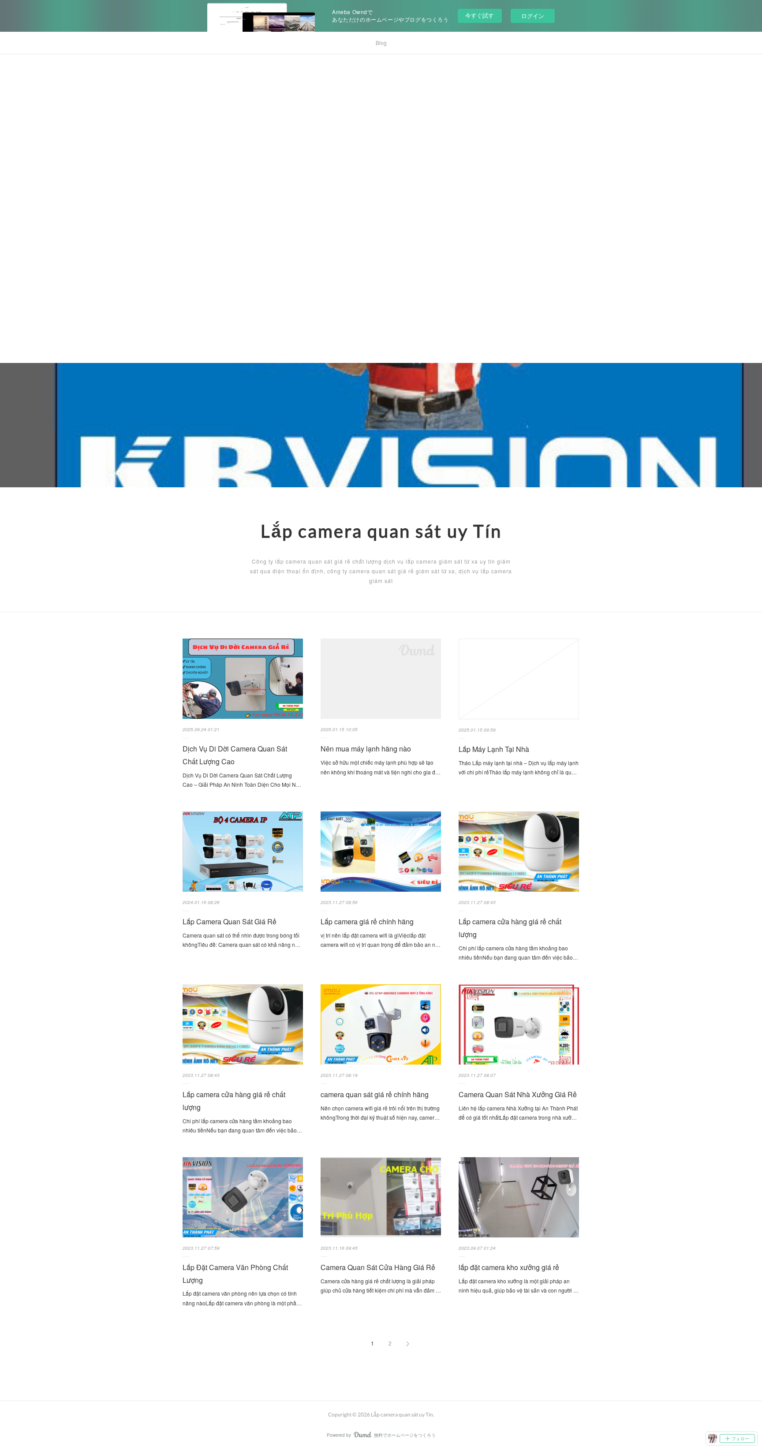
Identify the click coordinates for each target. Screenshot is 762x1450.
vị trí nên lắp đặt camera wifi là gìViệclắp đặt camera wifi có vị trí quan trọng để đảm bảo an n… (381, 940)
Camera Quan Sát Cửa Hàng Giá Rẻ (378, 1267)
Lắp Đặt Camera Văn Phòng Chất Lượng (235, 1273)
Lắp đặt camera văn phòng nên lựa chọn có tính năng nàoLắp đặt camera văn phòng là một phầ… (242, 1298)
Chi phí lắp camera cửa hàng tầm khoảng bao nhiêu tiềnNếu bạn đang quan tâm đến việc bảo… (518, 952)
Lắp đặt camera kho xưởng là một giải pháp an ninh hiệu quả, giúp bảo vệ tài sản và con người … (519, 1285)
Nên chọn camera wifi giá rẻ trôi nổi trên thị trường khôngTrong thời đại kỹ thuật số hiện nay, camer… (380, 1112)
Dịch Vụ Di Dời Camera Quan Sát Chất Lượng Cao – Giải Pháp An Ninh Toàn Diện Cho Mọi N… (242, 780)
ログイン (532, 15)
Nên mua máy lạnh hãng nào (366, 749)
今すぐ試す (479, 15)
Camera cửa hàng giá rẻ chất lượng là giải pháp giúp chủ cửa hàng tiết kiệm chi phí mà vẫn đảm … (381, 1285)
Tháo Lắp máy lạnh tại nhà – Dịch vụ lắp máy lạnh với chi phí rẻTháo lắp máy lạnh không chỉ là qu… (519, 767)
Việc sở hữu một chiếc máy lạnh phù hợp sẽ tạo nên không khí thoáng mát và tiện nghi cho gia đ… (381, 767)
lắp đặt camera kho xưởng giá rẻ (509, 1267)
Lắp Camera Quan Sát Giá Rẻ (229, 921)
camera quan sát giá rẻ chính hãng (375, 1094)
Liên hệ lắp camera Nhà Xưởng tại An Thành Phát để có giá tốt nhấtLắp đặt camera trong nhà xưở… (518, 1112)
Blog (381, 42)
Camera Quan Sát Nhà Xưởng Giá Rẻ (518, 1094)
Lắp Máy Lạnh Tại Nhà (494, 749)
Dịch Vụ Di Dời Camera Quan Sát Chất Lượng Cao (235, 755)
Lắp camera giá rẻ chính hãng (367, 921)
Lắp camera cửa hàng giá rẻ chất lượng (510, 927)
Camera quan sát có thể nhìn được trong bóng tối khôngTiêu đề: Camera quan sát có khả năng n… (241, 940)
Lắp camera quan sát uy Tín (381, 531)
